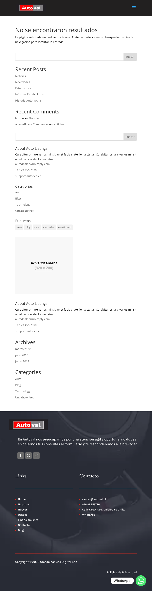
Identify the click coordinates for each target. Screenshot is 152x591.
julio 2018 (21, 355)
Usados (22, 514)
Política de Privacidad (122, 572)
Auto (18, 192)
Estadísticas (23, 88)
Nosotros (23, 504)
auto (19, 227)
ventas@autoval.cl (94, 499)
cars (36, 227)
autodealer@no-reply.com (32, 164)
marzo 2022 (23, 349)
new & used (64, 227)
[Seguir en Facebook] (20, 455)
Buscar (130, 57)
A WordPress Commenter (31, 124)
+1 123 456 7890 (26, 170)
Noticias (20, 76)
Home (22, 499)
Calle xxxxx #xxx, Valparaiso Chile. (103, 509)
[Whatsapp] (141, 580)
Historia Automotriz (28, 100)
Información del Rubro (30, 94)
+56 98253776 (91, 504)
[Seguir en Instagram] (36, 455)
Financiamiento (28, 520)
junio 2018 (22, 361)
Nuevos (23, 509)
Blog (18, 198)
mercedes (48, 227)
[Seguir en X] (28, 455)
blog (28, 227)
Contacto (24, 525)
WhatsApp (88, 514)
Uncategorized (24, 211)
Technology (22, 204)
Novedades (22, 82)
